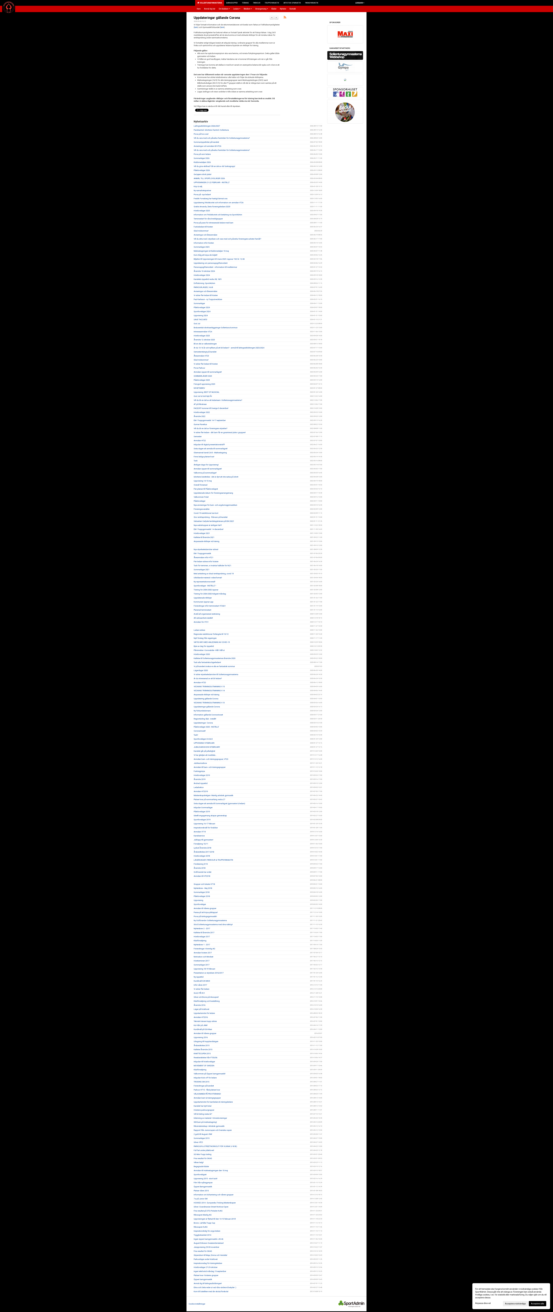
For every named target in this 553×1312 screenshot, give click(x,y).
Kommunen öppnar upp (203, 602)
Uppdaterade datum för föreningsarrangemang (213, 493)
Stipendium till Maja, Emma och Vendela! (210, 1255)
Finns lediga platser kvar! (204, 457)
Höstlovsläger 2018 (202, 856)
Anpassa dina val (483, 1303)
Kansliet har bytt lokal (202, 1106)
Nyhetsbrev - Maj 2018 (203, 888)
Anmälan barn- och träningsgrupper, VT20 (211, 759)
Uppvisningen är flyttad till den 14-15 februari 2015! (215, 1219)
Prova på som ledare (202, 154)
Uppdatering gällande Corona (206, 699)
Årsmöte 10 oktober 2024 (204, 271)
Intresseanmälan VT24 (203, 332)
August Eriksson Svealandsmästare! (209, 1243)
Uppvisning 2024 (201, 315)
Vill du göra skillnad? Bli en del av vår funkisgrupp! (214, 166)
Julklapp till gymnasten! (203, 840)
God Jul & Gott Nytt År (203, 396)
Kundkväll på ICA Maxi (203, 1029)
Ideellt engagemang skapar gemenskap (210, 816)
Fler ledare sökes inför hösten (206, 561)
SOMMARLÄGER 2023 (203, 376)
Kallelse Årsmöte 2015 (203, 1049)
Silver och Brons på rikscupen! (206, 997)
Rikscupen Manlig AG (203, 1215)
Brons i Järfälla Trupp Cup (204, 1223)
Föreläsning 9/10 (201, 864)
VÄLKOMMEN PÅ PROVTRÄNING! (207, 1094)
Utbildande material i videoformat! (208, 578)
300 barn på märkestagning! (205, 1122)
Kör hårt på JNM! (201, 1025)
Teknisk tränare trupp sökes (205, 1021)
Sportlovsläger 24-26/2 (203, 739)
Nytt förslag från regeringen (205, 638)
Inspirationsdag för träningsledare (208, 1263)
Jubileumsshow (200, 763)
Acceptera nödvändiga (515, 1303)
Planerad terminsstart (202, 610)
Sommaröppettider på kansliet (206, 142)
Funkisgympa (199, 771)
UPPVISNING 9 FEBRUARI (204, 743)
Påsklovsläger (199, 501)
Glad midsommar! (201, 231)
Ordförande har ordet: (203, 872)
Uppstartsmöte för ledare (204, 1013)
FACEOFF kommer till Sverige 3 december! (211, 408)
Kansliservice (199, 836)
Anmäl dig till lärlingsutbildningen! (208, 1283)
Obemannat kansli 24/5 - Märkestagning (210, 453)
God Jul (197, 323)
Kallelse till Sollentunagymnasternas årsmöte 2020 (214, 658)
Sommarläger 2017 (201, 965)
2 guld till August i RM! (203, 1134)
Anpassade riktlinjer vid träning (206, 541)
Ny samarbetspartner (202, 190)
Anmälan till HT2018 (202, 876)
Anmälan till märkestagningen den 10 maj (211, 1170)
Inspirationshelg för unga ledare (207, 1231)
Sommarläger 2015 (201, 1138)
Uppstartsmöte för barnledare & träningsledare (213, 1102)
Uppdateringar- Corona (203, 723)
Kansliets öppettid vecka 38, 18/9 (207, 279)
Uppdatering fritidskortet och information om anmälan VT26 (218, 203)
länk (196, 27)
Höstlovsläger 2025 (202, 211)
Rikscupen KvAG (201, 1227)
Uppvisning (198, 900)
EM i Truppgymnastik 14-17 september (210, 420)
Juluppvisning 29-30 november (206, 1247)
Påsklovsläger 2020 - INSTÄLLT (206, 727)
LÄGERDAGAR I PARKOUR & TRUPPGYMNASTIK (213, 860)
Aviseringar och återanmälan (205, 235)
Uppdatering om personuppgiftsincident (211, 263)
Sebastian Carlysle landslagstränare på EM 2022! (214, 521)
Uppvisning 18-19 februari (204, 969)
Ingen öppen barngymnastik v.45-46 (208, 1239)
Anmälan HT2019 (201, 791)
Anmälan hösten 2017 (203, 953)
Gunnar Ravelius (200, 424)
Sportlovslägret (200, 1174)
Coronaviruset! (200, 731)
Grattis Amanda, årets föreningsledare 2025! (212, 207)
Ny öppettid (198, 977)
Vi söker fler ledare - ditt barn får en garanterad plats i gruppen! (220, 432)
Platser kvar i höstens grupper (206, 1275)
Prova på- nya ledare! (202, 194)
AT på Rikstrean (200, 404)
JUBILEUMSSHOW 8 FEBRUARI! (207, 747)
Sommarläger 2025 (201, 247)
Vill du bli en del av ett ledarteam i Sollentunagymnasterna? (218, 400)
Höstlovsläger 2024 (202, 275)
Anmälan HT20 (200, 682)
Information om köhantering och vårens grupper (213, 1195)
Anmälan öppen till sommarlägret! (208, 372)
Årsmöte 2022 (199, 416)
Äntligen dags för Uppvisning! (206, 465)
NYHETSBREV (199, 388)
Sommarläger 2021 (201, 569)
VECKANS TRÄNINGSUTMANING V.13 (209, 703)
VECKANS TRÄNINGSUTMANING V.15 (209, 686)
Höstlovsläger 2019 (202, 775)
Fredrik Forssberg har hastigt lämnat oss (210, 198)
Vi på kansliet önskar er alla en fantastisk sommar (214, 666)
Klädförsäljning (200, 941)
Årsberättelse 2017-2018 (204, 852)
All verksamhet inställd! (203, 618)
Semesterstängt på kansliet (205, 352)
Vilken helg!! (199, 1162)
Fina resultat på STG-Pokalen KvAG (208, 1211)
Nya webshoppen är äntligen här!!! (208, 525)
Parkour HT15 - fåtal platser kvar (207, 1090)
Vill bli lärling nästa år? (203, 1114)
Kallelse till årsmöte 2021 (204, 537)
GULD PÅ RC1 (199, 993)
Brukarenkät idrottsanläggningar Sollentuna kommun (215, 328)
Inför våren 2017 (200, 985)
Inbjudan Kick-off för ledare (205, 1078)
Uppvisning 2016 (201, 1037)
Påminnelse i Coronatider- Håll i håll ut (209, 650)
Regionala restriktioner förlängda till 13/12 (211, 634)
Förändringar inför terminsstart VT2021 (210, 606)
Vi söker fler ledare (201, 989)
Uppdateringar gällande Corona (217, 18)
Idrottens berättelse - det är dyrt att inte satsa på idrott (216, 477)
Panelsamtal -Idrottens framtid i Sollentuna (211, 130)
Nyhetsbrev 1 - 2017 (202, 945)
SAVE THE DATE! (200, 319)
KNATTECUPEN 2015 (202, 1053)
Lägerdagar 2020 (201, 670)
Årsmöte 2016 (199, 1005)
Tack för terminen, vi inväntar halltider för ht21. (213, 565)
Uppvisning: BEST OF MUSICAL (206, 392)
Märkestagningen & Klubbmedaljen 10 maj (211, 251)
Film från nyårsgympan (203, 1183)
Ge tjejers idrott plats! (202, 174)
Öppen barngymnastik (203, 1279)
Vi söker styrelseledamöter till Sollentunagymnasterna (216, 674)
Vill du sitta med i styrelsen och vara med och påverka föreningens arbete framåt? (227, 239)
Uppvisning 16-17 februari (204, 824)
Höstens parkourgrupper (204, 1110)
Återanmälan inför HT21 (203, 557)
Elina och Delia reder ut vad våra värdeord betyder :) (215, 1287)
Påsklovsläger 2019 (202, 811)
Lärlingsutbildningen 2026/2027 (207, 126)
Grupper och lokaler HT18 (204, 884)
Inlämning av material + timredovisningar (210, 1118)
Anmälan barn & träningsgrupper (207, 1098)
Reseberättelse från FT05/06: (206, 1057)
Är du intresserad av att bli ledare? (208, 678)
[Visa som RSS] (285, 18)
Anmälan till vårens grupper (205, 908)
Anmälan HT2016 (201, 1017)
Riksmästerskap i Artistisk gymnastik (209, 1126)
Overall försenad (200, 485)
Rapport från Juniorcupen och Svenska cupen (213, 1130)
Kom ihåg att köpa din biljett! (205, 255)
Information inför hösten (204, 243)
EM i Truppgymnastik (202, 553)
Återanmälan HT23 (201, 356)
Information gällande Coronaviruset (208, 715)
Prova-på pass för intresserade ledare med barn (213, 223)
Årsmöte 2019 (199, 779)
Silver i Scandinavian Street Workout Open (211, 1207)
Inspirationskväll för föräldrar (206, 828)
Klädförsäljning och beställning (207, 1001)
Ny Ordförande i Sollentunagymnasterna (210, 920)
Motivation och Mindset (203, 957)
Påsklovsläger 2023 (202, 380)
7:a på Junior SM (201, 1199)
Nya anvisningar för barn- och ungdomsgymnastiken (215, 505)
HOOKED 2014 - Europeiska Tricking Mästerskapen (215, 1203)
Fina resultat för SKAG (203, 1158)
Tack (196, 461)
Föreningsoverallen (202, 509)
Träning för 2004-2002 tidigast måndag (210, 594)
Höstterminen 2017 (201, 961)
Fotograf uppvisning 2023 (204, 384)
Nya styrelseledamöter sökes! (206, 549)
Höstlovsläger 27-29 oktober (205, 1267)
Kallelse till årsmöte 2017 (204, 932)
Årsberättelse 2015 (201, 1045)
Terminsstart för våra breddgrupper (208, 219)
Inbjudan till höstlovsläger (204, 1062)
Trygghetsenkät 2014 (202, 1235)
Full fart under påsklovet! (204, 1150)
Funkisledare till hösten (203, 227)
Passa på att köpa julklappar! (206, 912)
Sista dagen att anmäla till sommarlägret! (211, 449)
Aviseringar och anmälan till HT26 (207, 146)
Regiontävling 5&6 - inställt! (205, 719)
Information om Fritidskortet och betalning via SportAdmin (218, 215)
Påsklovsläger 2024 (202, 307)
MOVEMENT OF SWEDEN (204, 1066)
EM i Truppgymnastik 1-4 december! (209, 529)
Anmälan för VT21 (201, 622)
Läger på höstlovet (201, 1009)
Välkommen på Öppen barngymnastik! (210, 1074)
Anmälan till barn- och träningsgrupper (210, 767)
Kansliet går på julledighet (204, 751)
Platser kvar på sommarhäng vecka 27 (209, 799)
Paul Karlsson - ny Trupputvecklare (208, 299)
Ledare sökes (199, 630)
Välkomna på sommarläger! (205, 473)
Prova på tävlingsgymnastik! (205, 916)
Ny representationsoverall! (204, 582)
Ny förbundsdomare (202, 711)
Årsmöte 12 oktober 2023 (204, 340)
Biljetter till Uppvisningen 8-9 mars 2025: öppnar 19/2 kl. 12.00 (219, 259)
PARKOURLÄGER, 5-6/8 (203, 287)
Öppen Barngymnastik (203, 1187)
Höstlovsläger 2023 (202, 336)
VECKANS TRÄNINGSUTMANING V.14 (209, 690)
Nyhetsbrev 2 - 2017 (202, 928)
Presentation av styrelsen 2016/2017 (209, 973)
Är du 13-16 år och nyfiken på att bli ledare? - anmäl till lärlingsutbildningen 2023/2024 (229, 348)
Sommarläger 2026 (201, 158)
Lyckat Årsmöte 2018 (202, 848)
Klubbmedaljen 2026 (202, 162)
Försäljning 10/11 (201, 844)
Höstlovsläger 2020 (202, 654)
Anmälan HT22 (200, 440)
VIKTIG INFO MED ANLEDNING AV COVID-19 (212, 642)
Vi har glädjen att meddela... (205, 755)
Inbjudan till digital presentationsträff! (209, 444)
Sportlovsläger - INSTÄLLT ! (205, 586)
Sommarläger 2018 (201, 892)
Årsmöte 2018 (199, 868)
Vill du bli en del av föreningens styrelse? (210, 428)
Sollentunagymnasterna (210, 3)
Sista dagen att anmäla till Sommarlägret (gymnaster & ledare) (219, 803)
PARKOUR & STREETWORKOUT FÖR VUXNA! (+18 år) (215, 1146)
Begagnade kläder (201, 1166)
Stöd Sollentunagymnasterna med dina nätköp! (213, 924)
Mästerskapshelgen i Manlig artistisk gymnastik (213, 795)
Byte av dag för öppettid (204, 646)
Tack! (196, 735)
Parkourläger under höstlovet (206, 1259)
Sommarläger (199, 303)
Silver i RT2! (198, 1142)
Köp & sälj (198, 186)
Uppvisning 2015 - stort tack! (205, 1178)
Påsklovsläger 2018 (202, 896)
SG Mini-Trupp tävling (202, 1154)
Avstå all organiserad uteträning (207, 614)
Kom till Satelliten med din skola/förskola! (211, 1291)
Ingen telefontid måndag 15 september (210, 1271)
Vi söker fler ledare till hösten (206, 295)
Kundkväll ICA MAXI (202, 981)
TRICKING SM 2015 (201, 1082)
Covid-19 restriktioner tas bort (206, 513)
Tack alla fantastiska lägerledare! (207, 662)
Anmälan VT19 (200, 832)
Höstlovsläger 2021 (202, 533)
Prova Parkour (199, 368)
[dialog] (511, 1296)
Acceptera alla (537, 1303)
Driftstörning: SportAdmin (204, 283)
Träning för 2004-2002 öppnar (206, 590)
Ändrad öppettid (201, 783)
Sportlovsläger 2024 (202, 311)
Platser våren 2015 (201, 1191)
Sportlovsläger (200, 904)
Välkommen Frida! (201, 497)
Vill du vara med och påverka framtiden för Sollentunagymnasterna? (222, 138)
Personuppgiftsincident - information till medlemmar (215, 267)
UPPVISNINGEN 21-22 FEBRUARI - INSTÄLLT (212, 182)
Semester (198, 436)
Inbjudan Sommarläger (203, 807)
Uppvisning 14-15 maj (203, 481)
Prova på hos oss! (201, 134)
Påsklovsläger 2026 (202, 170)
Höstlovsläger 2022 (202, 412)
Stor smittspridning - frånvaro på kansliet (211, 517)
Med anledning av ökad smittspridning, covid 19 (214, 574)
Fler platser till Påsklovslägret (206, 489)
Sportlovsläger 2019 (202, 820)
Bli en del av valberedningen (205, 344)
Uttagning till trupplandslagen (206, 1041)
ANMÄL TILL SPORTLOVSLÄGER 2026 (209, 178)
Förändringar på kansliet (204, 1086)
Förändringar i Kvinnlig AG (204, 949)
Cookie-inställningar (197, 1304)
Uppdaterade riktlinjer (203, 598)
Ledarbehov (199, 787)
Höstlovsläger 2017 (202, 936)
